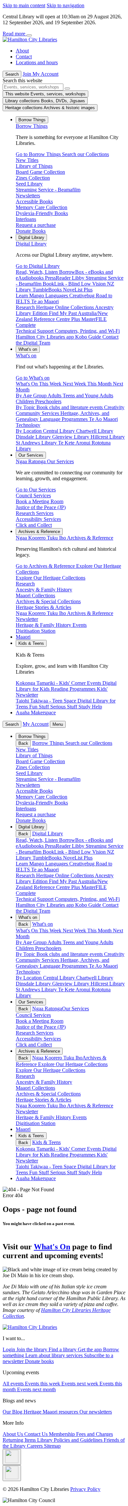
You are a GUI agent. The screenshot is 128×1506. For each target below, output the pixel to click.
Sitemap (52, 1446)
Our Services (45, 461)
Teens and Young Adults (88, 942)
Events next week (80, 1383)
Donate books (39, 1361)
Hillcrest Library (108, 983)
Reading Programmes (74, 1155)
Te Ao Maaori (103, 966)
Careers (35, 1446)
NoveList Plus (78, 858)
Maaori (23, 637)
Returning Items (20, 1440)
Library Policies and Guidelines (70, 1440)
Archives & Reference (64, 538)
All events (14, 1383)
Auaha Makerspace (36, 712)
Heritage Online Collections (65, 875)
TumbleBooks (47, 858)
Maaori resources (61, 1412)
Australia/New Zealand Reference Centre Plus (62, 884)
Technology (28, 972)
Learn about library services (54, 1355)
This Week (51, 930)
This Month (100, 930)
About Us (13, 1434)
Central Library (59, 978)
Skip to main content (24, 5)
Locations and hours (37, 62)
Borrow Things (32, 126)
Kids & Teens (46, 1142)
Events (94, 1149)
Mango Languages (49, 863)
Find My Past (63, 881)
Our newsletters (95, 1412)
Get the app (90, 1349)
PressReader (58, 846)
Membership (62, 1434)
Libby (79, 846)
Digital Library (31, 244)
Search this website (22, 80)
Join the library (32, 1349)
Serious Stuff (64, 1172)
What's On (52, 1246)
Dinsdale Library (34, 983)
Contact (24, 56)
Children (25, 948)
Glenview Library (71, 983)
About (22, 50)
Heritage (33, 1412)
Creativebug (82, 863)
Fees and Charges (94, 1434)
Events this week (43, 1383)
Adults (55, 942)
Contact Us (36, 1434)
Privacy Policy (85, 1489)
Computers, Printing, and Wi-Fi (87, 899)
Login (9, 1349)
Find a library (63, 1349)
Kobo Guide (88, 905)
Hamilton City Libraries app (45, 905)
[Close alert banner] (29, 35)
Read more (15, 33)
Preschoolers (48, 948)
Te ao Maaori (45, 869)
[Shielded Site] (12, 1457)
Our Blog (13, 1412)
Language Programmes (64, 966)
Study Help (90, 1172)
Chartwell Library (94, 978)
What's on (26, 355)
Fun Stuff (39, 1172)
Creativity (114, 954)
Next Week (75, 930)
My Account (36, 724)
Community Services (38, 960)
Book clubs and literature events (70, 954)
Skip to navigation (65, 5)
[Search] (67, 88)
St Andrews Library (37, 989)
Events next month (36, 1389)
